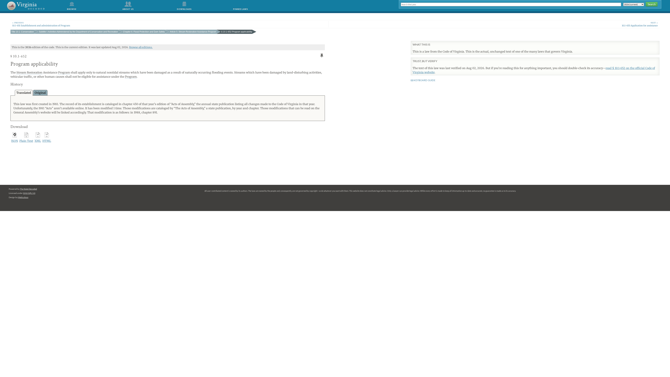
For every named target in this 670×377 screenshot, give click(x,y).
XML (38, 141)
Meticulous (23, 197)
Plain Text (26, 141)
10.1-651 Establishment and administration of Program (41, 24)
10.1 (22, 32)
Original (40, 92)
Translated (23, 92)
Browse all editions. (141, 47)
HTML (46, 141)
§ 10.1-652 (236, 32)
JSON (14, 141)
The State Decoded (28, 189)
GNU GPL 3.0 (29, 193)
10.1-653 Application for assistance (640, 24)
